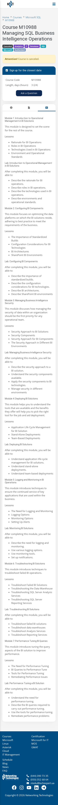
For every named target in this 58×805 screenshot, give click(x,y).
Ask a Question (29, 93)
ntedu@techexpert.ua (42, 783)
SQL (43, 46)
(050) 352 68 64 (39, 779)
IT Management (11, 754)
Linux (5, 743)
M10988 (9, 20)
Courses (17, 17)
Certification (38, 736)
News (5, 767)
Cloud (5, 750)
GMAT (34, 747)
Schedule (7, 759)
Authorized (20, 50)
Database (34, 46)
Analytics (19, 46)
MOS (34, 743)
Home (5, 17)
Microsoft (8, 50)
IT (26, 46)
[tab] (11, 107)
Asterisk (6, 747)
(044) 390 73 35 (39, 775)
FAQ (4, 770)
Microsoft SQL (33, 17)
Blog (4, 763)
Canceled (8, 46)
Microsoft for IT (39, 740)
